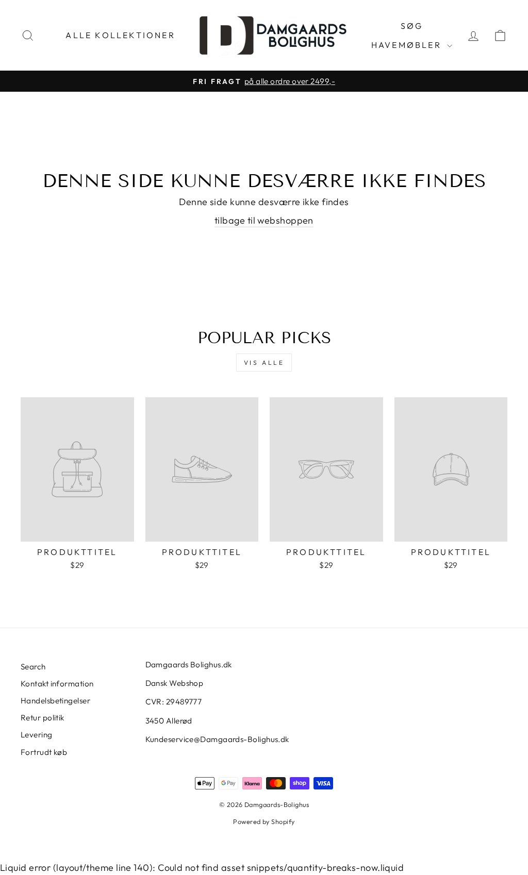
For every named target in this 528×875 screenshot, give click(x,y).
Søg (412, 26)
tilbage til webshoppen (264, 220)
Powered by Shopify (263, 821)
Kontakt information (57, 683)
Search (33, 666)
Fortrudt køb (44, 752)
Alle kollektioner (120, 35)
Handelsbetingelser (55, 700)
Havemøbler (407, 45)
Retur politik (42, 717)
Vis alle (264, 362)
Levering (37, 734)
